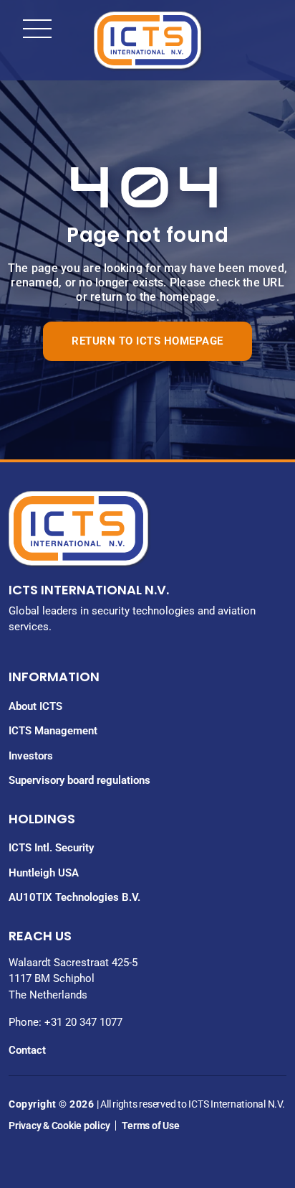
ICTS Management (53, 730)
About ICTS (35, 706)
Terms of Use (150, 1125)
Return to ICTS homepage (147, 341)
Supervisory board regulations (79, 780)
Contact (27, 1050)
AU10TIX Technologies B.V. (74, 897)
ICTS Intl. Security (51, 847)
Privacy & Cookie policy (59, 1125)
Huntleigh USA (44, 872)
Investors (31, 755)
